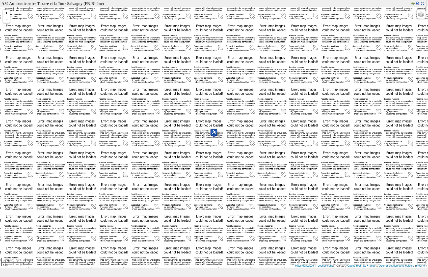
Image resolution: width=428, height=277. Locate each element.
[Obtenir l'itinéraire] (413, 3)
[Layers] (421, 14)
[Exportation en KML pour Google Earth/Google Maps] (418, 3)
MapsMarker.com (305, 265)
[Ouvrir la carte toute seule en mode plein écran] (423, 3)
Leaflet (322, 265)
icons (330, 265)
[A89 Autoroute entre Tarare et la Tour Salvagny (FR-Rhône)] (214, 133)
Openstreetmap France (361, 265)
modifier (421, 265)
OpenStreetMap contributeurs (396, 265)
